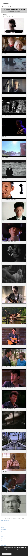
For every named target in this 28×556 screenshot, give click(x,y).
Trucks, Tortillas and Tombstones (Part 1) (9, 366)
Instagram (3, 538)
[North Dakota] (14, 252)
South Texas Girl (5, 157)
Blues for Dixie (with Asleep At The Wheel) (9, 241)
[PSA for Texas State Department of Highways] (14, 315)
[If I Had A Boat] (14, 461)
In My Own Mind (4, 178)
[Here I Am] (14, 419)
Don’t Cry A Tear (4, 136)
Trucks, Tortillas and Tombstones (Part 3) (9, 408)
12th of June (4, 94)
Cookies (2, 543)
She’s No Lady (4, 492)
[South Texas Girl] (14, 148)
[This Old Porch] (14, 336)
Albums (9, 11)
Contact (18, 11)
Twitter (2, 536)
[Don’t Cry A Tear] (14, 127)
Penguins (3, 220)
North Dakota (4, 262)
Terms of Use (3, 545)
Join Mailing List (22, 9)
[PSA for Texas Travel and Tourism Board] (14, 189)
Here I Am (3, 429)
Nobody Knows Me (5, 450)
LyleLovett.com (8, 3)
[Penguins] (14, 210)
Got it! (6, 554)
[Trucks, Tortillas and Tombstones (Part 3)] (14, 399)
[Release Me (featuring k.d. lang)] (14, 106)
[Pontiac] (14, 503)
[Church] (14, 273)
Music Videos (14, 11)
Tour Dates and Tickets (10, 9)
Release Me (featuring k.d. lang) (7, 115)
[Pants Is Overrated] (14, 64)
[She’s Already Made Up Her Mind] (14, 294)
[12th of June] (14, 85)
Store (17, 9)
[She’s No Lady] (14, 482)
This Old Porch (4, 345)
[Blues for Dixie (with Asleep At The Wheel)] (14, 231)
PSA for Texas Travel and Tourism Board (8, 199)
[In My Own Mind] (14, 169)
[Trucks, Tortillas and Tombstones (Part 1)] (14, 357)
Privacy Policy (3, 540)
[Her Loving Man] (14, 43)
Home (4, 9)
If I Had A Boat (4, 471)
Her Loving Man (4, 53)
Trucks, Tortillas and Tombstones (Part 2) (9, 387)
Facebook (3, 534)
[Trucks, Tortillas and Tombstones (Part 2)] (14, 378)
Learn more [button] (8, 550)
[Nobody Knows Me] (14, 440)
